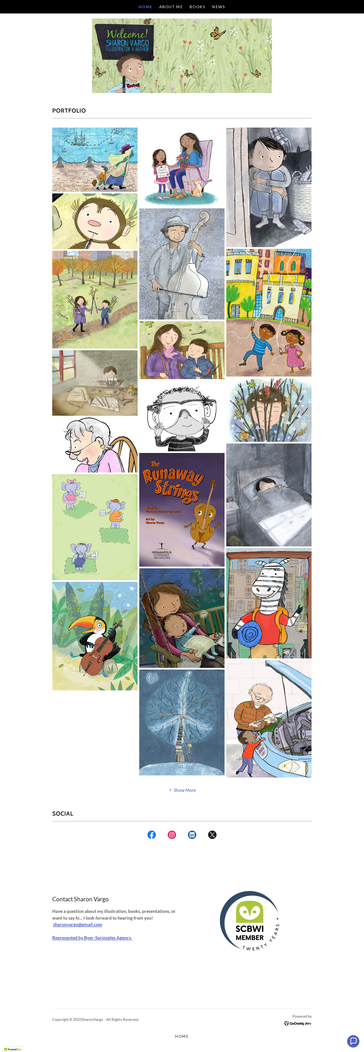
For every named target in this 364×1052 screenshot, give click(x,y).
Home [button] (182, 1036)
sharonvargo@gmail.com (77, 924)
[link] (152, 836)
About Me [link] (171, 6)
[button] (182, 790)
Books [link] (197, 6)
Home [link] (145, 6)
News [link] (218, 6)
